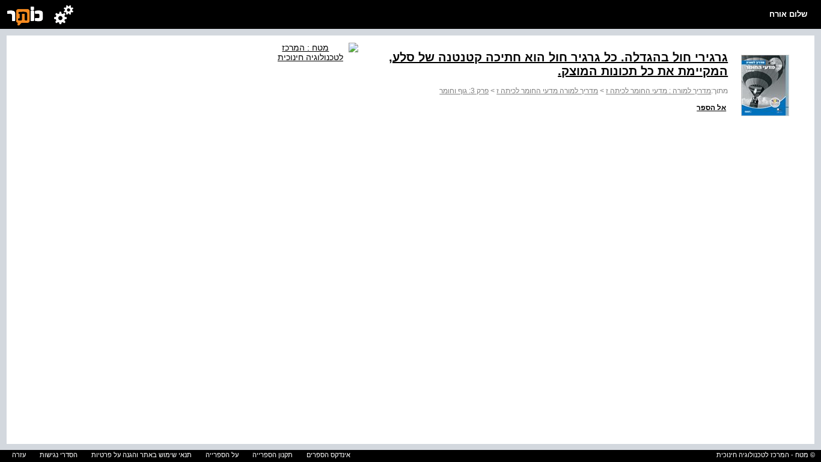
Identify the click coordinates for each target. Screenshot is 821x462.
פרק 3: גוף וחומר (464, 91)
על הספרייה (222, 454)
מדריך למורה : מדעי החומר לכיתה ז (658, 91)
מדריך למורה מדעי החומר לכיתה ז (547, 91)
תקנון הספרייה (272, 454)
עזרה (19, 454)
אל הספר (711, 107)
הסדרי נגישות (59, 454)
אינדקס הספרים (328, 454)
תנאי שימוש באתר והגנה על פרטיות (141, 454)
